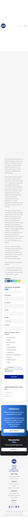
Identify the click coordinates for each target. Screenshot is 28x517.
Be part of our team (14, 478)
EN (20, 26)
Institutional (8, 396)
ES (18, 26)
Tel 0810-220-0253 (14, 469)
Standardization (9, 392)
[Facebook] (6, 281)
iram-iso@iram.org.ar (14, 471)
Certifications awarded (14, 493)
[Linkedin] (11, 281)
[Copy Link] (19, 281)
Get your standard (14, 497)
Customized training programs (14, 495)
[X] (8, 281)
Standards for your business (14, 488)
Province (7, 325)
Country (7, 317)
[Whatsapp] (16, 281)
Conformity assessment (14, 483)
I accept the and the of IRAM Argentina (13, 369)
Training (14, 486)
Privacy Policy (18, 367)
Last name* (8, 302)
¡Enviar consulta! (14, 430)
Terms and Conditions (15, 369)
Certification (8, 394)
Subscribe (14, 449)
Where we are (14, 502)
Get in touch (14, 504)
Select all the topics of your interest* (12, 333)
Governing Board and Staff (14, 476)
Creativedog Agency (19, 514)
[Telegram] (14, 281)
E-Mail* (7, 310)
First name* (8, 295)
